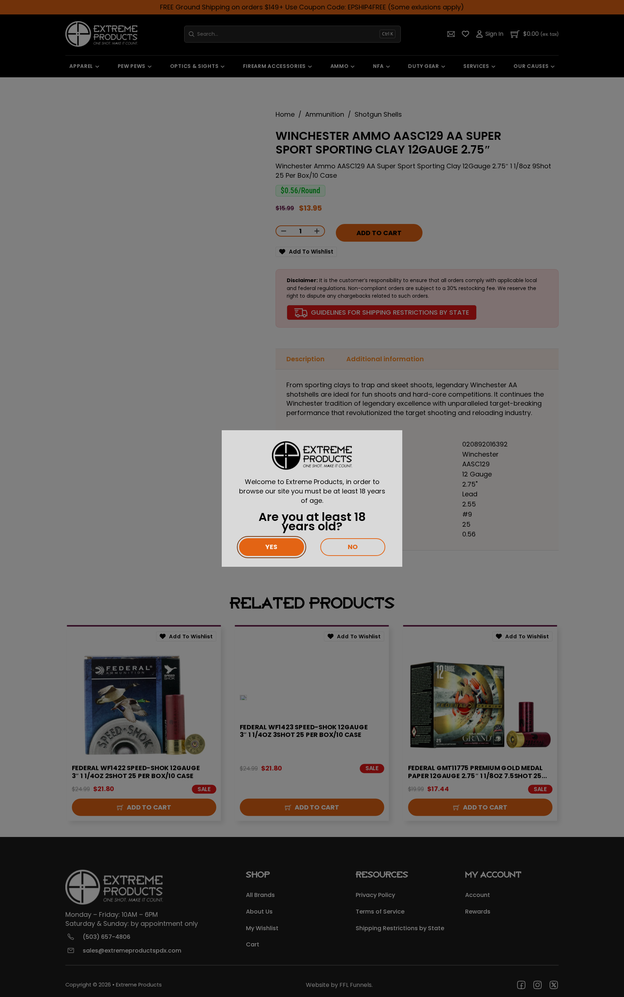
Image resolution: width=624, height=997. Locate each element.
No (353, 546)
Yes (271, 546)
